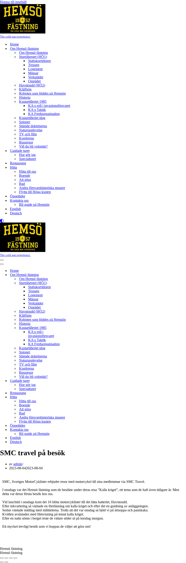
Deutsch (16, 213)
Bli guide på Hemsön (34, 204)
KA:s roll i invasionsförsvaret (49, 106)
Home (14, 44)
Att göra (25, 180)
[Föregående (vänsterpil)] (2, 562)
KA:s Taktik (37, 110)
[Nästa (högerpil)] (6, 562)
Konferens (26, 138)
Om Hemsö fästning (33, 53)
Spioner (24, 122)
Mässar (33, 73)
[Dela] (11, 558)
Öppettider (17, 196)
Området (34, 81)
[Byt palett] (93, 221)
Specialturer (27, 159)
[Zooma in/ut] (2, 558)
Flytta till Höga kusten (35, 192)
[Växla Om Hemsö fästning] (79, 275)
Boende (24, 175)
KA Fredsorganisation (44, 114)
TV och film (28, 134)
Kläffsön (25, 89)
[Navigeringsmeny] (2, 260)
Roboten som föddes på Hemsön (42, 93)
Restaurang (18, 163)
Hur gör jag (27, 155)
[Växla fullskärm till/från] (6, 558)
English (15, 209)
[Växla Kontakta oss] (79, 430)
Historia (24, 97)
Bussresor (26, 142)
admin (17, 464)
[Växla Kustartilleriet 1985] (79, 328)
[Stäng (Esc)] (15, 558)
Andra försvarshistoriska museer (42, 188)
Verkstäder (35, 77)
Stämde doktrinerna (33, 126)
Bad (22, 184)
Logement (35, 69)
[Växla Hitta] (79, 397)
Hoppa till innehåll (13, 2)
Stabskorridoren (39, 61)
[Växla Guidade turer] (79, 381)
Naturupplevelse (30, 130)
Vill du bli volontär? (33, 146)
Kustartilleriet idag (32, 118)
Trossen (33, 65)
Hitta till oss (27, 171)
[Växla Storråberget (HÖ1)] (79, 283)
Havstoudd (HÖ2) (32, 85)
